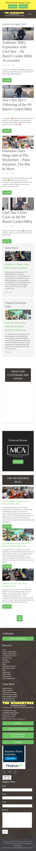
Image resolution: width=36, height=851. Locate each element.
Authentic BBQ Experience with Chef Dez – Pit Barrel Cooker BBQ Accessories (17, 51)
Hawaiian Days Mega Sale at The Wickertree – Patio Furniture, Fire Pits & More (16, 160)
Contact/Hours (6, 676)
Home (4, 649)
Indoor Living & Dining (8, 652)
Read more (8, 292)
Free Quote (18, 742)
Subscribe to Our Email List (18, 729)
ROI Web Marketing (17, 848)
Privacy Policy (18, 845)
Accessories (6, 662)
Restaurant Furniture (8, 699)
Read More (7, 80)
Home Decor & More (8, 668)
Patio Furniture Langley (9, 692)
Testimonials (6, 672)
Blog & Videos (6, 674)
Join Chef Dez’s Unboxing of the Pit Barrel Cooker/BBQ (17, 104)
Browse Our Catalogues (18, 639)
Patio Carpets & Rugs (8, 666)
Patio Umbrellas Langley (9, 696)
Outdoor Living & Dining (9, 654)
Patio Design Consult (18, 735)
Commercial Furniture (8, 701)
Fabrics (4, 664)
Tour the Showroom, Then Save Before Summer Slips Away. (15, 326)
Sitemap (29, 843)
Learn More (12, 6)
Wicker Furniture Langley (9, 694)
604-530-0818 (11, 717)
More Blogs (20, 618)
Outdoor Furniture (7, 690)
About (4, 670)
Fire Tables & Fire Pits (9, 656)
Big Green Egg (6, 658)
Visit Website (18, 462)
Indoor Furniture (7, 688)
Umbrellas (5, 660)
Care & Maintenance (8, 678)
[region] (18, 401)
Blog (13, 65)
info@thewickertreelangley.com (15, 719)
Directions (18, 723)
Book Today (23, 6)
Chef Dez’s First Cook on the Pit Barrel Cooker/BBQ (17, 217)
